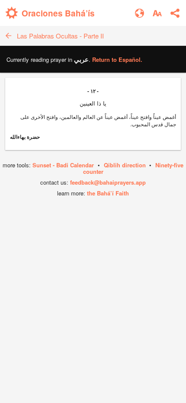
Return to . (117, 59)
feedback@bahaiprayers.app (108, 182)
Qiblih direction (125, 165)
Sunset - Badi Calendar (63, 165)
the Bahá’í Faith (108, 193)
